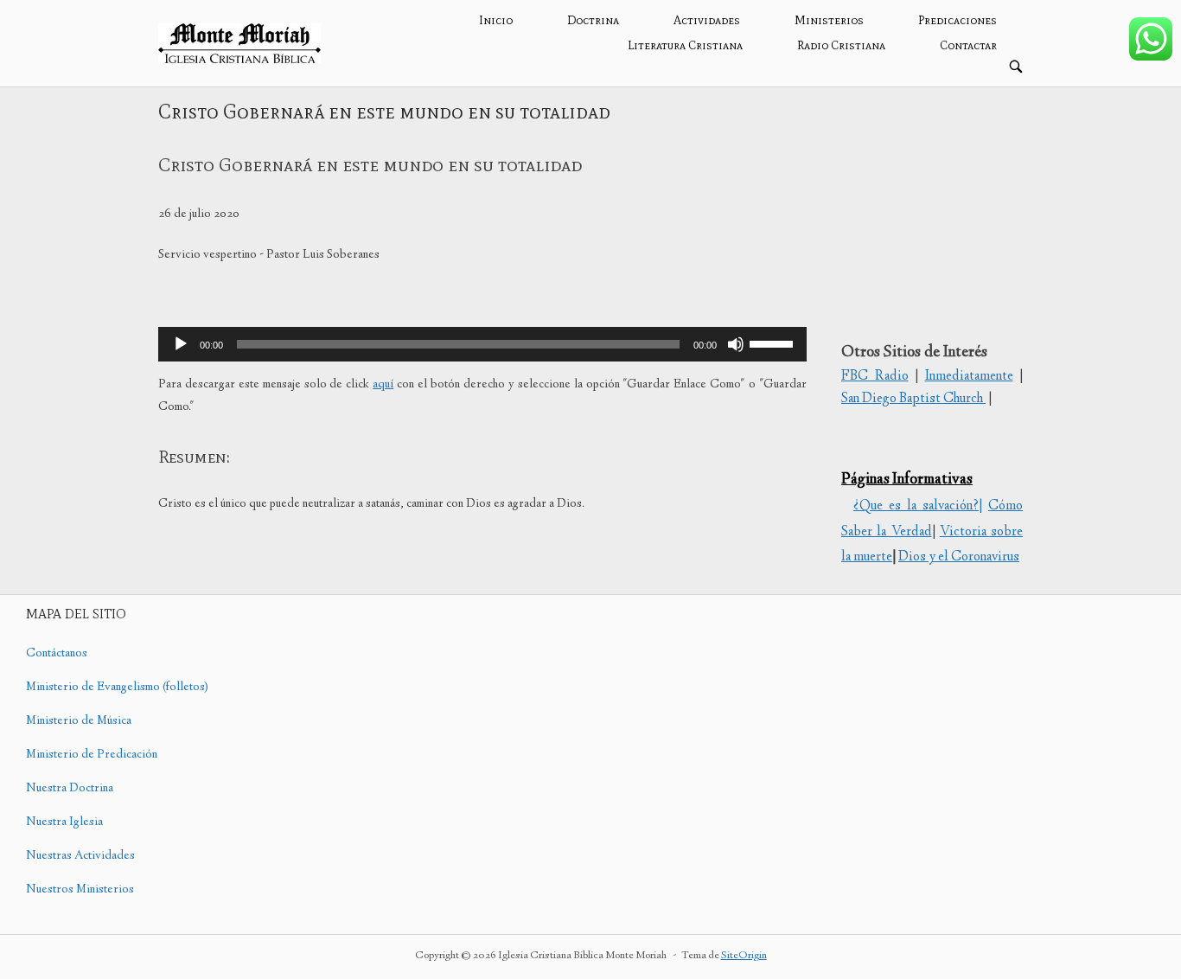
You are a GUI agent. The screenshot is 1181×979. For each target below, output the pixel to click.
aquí (383, 385)
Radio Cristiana (841, 45)
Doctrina (593, 20)
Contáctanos (56, 653)
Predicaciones (957, 20)
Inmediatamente (969, 377)
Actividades (706, 20)
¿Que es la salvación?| (917, 506)
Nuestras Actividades (80, 856)
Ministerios (829, 20)
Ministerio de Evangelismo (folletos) (117, 687)
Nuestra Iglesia (64, 822)
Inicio (496, 20)
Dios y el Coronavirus (958, 557)
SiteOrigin (744, 956)
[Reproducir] (180, 344)
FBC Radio (875, 377)
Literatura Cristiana (685, 45)
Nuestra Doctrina (69, 788)
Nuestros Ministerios (80, 890)
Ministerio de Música (78, 721)
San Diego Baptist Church (913, 399)
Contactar (968, 45)
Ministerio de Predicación (91, 755)
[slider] (774, 342)
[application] (482, 344)
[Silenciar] (735, 344)
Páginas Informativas (907, 480)
